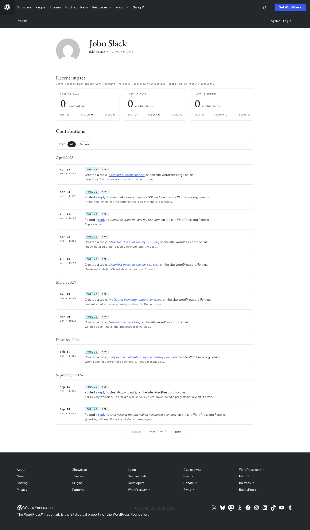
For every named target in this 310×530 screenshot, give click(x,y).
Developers (136, 483)
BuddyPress (249, 489)
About (21, 469)
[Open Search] (264, 7)
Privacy (22, 489)
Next (178, 431)
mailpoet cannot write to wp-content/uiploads (140, 357)
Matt (244, 476)
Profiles (22, 21)
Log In (287, 21)
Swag (189, 489)
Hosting (22, 483)
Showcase (79, 469)
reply (101, 197)
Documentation (138, 476)
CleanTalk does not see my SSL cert (133, 242)
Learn (132, 469)
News (21, 476)
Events (188, 476)
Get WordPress (290, 7)
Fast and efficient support (126, 175)
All (71, 144)
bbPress (246, 483)
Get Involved (192, 469)
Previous (135, 431)
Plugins (77, 483)
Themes (78, 476)
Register (274, 21)
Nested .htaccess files (124, 322)
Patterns (78, 489)
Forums (84, 144)
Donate (190, 483)
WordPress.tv (139, 489)
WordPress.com (252, 469)
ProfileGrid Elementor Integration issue (135, 299)
